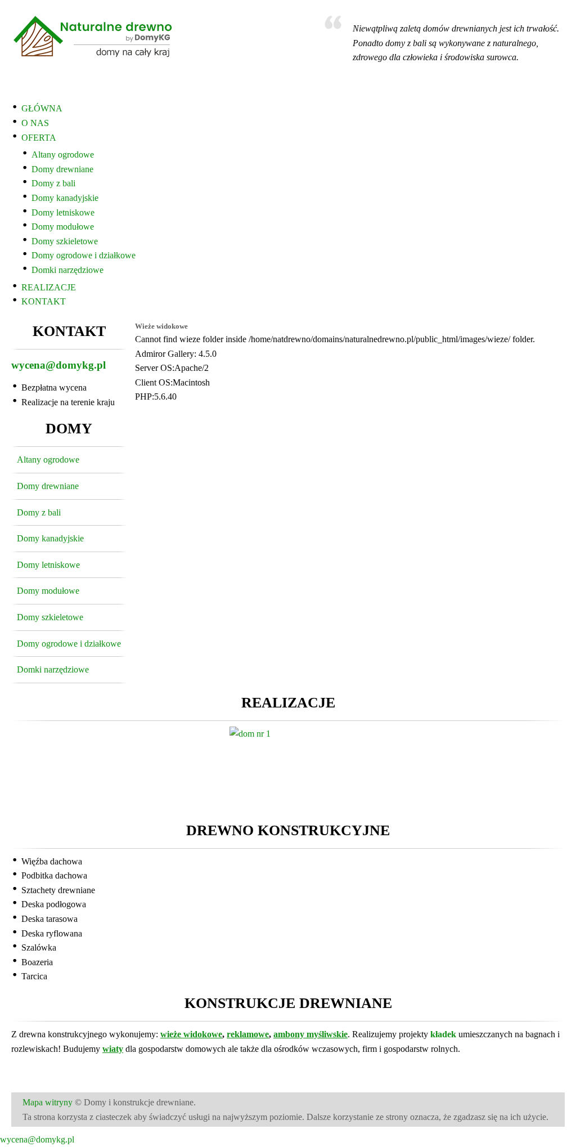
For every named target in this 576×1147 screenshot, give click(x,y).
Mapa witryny (47, 1102)
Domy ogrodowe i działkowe (84, 255)
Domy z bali (53, 183)
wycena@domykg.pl (58, 365)
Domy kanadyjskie (65, 198)
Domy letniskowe (63, 212)
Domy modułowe (63, 226)
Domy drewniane (62, 169)
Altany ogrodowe (63, 154)
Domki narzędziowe (68, 270)
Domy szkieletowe (65, 241)
